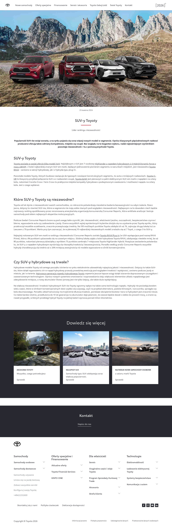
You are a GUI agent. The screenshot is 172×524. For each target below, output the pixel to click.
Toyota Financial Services (63, 471)
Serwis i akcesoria (78, 5)
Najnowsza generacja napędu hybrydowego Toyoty (60, 273)
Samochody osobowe (24, 462)
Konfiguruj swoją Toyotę (25, 489)
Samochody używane (24, 474)
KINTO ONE (57, 477)
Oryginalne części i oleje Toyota (100, 470)
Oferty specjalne (43, 5)
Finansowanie (60, 5)
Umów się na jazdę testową (27, 479)
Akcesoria (94, 487)
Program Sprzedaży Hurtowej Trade (103, 479)
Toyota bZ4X (81, 178)
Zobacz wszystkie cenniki (25, 484)
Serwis (92, 462)
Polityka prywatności (99, 520)
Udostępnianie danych (119, 520)
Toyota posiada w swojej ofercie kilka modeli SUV (37, 163)
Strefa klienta (95, 493)
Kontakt (128, 5)
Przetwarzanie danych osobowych (145, 520)
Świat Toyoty (116, 5)
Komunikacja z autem (137, 484)
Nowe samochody (23, 5)
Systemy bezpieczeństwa (139, 477)
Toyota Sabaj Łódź (98, 5)
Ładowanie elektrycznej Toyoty (138, 470)
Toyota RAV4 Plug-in (109, 235)
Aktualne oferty (58, 465)
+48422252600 (20, 494)
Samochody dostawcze (25, 468)
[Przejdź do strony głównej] (7, 5)
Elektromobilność (135, 462)
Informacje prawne (79, 520)
